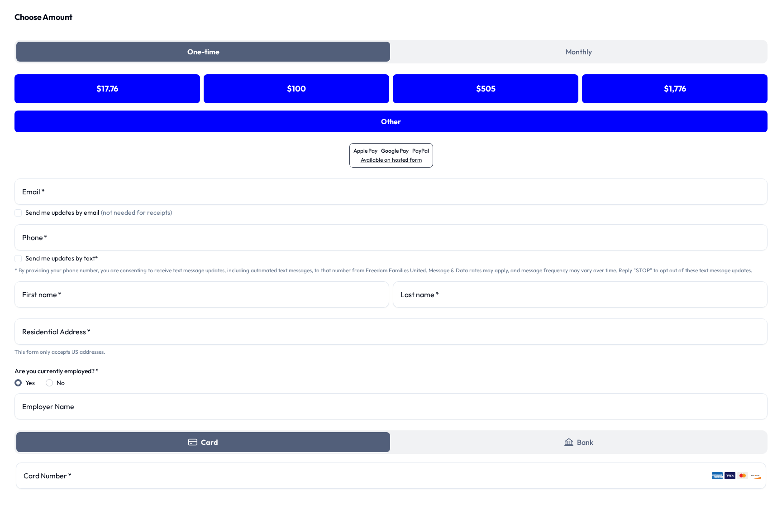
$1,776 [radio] (675, 88)
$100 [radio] (296, 88)
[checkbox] (18, 213)
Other (391, 121)
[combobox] (391, 331)
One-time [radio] (203, 51)
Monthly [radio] (579, 51)
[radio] (203, 442)
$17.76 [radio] (107, 88)
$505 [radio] (486, 88)
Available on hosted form (391, 159)
